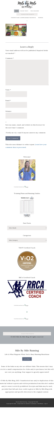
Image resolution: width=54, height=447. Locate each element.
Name (8, 90)
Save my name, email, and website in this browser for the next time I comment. (25, 126)
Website (8, 111)
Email (8, 100)
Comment (9, 58)
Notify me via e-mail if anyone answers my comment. (26, 133)
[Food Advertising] (27, 312)
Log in (46, 403)
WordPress (40, 403)
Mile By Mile (27, 4)
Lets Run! (27, 359)
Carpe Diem (20, 403)
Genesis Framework (31, 403)
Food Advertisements (18, 305)
